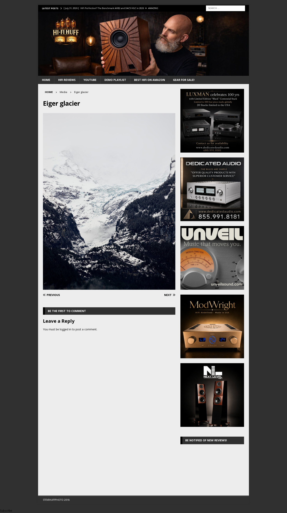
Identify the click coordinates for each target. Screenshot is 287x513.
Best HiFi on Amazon (149, 80)
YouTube (90, 80)
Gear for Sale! (183, 80)
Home (46, 80)
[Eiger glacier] (109, 287)
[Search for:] (225, 8)
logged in (65, 329)
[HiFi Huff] (143, 73)
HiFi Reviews (67, 80)
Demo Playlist (115, 80)
